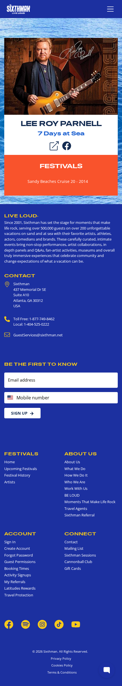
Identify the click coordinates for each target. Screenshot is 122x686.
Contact (19, 275)
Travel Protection (18, 595)
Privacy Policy (61, 658)
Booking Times (16, 568)
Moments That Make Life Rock (89, 501)
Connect (80, 533)
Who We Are (74, 481)
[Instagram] (42, 624)
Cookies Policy (61, 665)
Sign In (10, 541)
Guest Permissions (19, 561)
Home (9, 461)
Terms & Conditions (61, 672)
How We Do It (76, 475)
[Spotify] (25, 624)
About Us (80, 453)
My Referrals (14, 581)
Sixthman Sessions (80, 555)
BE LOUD (71, 495)
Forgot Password (18, 555)
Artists (9, 481)
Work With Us (75, 488)
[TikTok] (59, 624)
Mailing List (73, 548)
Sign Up (19, 413)
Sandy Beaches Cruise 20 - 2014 (58, 181)
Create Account (17, 548)
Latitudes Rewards (19, 588)
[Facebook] (66, 145)
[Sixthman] (18, 9)
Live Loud (21, 215)
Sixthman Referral (79, 515)
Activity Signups (17, 574)
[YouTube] (75, 624)
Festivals (61, 166)
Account (20, 533)
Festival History (17, 475)
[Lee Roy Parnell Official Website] (61, 76)
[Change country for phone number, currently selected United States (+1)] (10, 397)
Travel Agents (75, 508)
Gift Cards (72, 568)
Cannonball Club (78, 561)
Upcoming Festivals (20, 468)
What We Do (74, 468)
